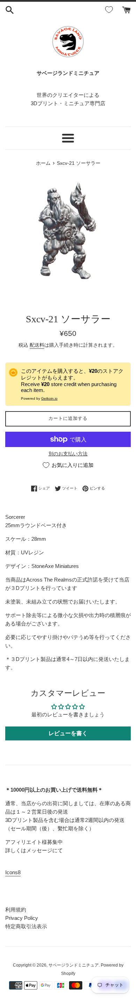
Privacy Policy (21, 918)
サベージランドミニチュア (73, 965)
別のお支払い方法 (68, 453)
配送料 (37, 345)
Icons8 (13, 872)
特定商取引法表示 (26, 926)
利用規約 (15, 910)
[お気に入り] (110, 9)
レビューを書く (68, 733)
